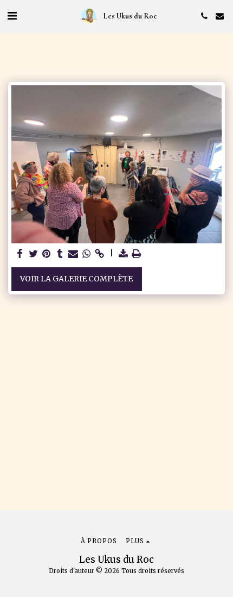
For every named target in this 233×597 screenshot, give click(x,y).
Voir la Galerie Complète (76, 279)
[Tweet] (33, 254)
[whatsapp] (87, 254)
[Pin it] (46, 254)
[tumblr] (60, 254)
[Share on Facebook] (20, 254)
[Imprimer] (136, 254)
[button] (12, 15)
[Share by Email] (73, 254)
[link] (100, 254)
